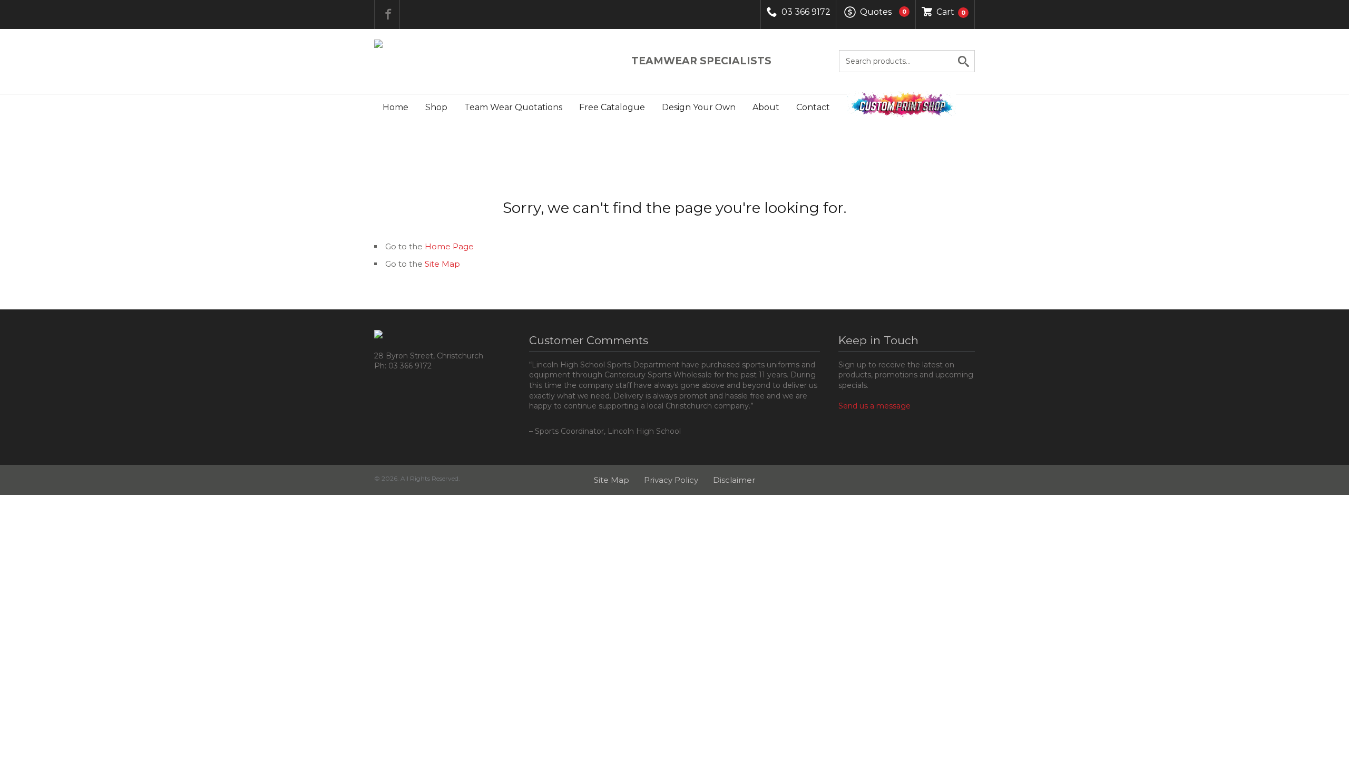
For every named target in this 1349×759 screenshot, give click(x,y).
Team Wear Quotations (513, 107)
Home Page (449, 246)
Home (395, 107)
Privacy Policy (671, 480)
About (765, 107)
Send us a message (874, 406)
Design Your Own (699, 107)
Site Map (442, 264)
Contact (813, 107)
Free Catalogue (612, 107)
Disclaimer (734, 480)
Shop (436, 107)
